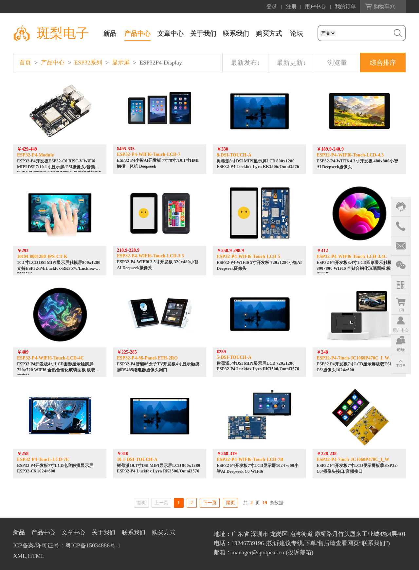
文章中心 (170, 33)
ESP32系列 (88, 62)
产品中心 (137, 33)
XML (19, 556)
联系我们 (236, 33)
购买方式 (269, 33)
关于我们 (203, 33)
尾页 (230, 502)
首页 (25, 62)
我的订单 (345, 6)
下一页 (210, 502)
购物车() (384, 6)
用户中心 (315, 6)
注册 (291, 6)
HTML (36, 556)
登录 (271, 6)
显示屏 (121, 62)
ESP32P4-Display (160, 62)
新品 (110, 33)
